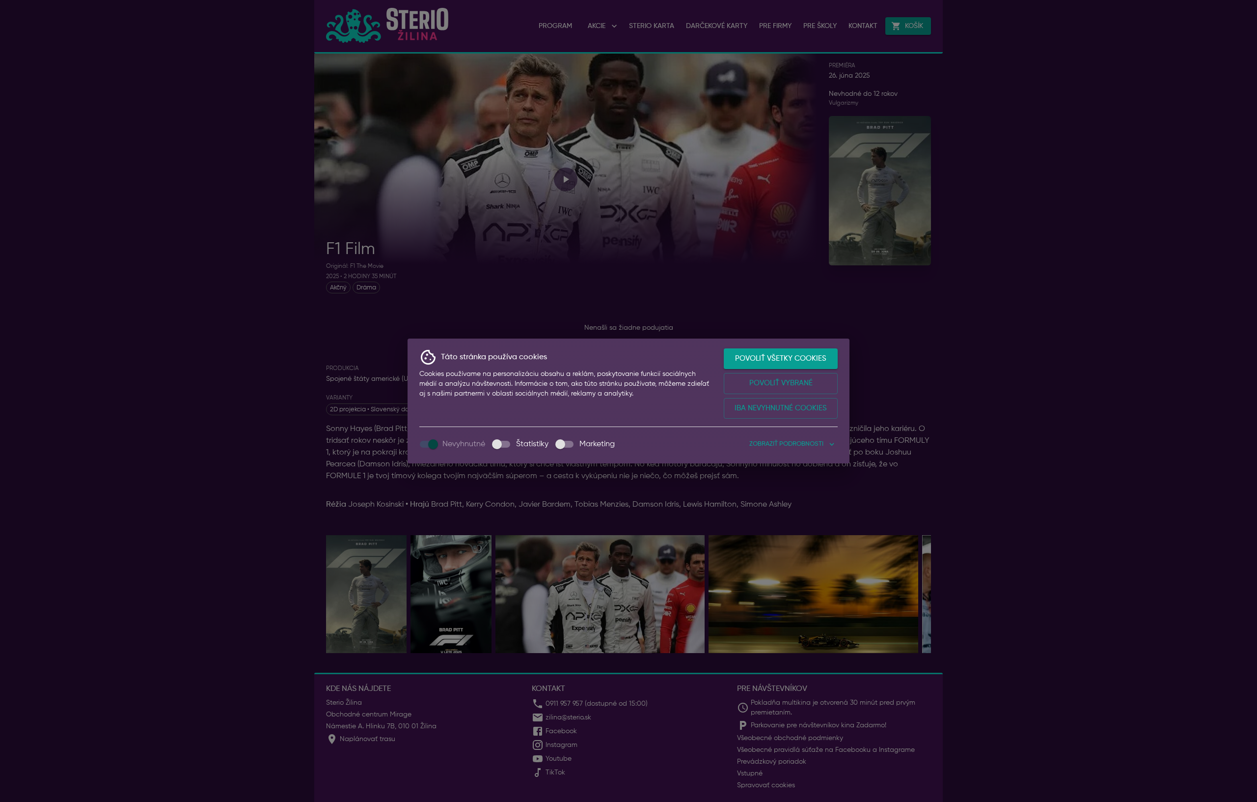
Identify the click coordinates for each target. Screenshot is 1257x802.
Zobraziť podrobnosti (786, 444)
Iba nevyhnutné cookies (781, 408)
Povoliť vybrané (781, 383)
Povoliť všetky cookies (780, 358)
